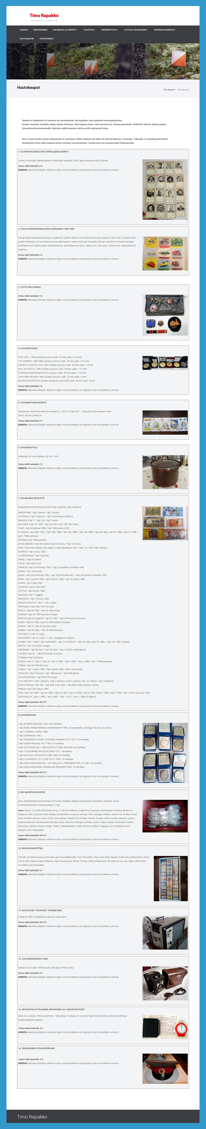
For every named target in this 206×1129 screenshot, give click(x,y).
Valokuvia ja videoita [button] (64, 30)
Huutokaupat (27, 39)
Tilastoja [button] (89, 30)
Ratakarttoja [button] (109, 30)
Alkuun (24, 30)
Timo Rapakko (40, 30)
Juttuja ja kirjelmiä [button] (135, 30)
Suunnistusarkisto (164, 30)
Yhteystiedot (47, 39)
